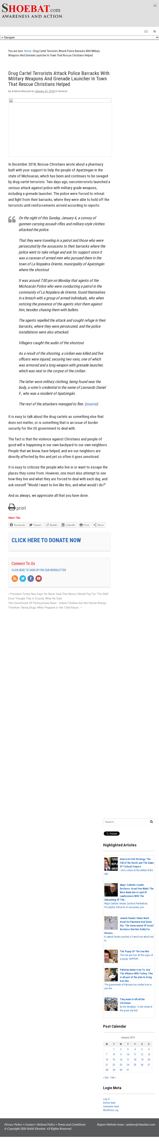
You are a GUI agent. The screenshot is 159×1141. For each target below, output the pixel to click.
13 (149, 1054)
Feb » (113, 1077)
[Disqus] (59, 661)
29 (114, 1070)
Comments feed (111, 1106)
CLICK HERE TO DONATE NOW (46, 540)
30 (121, 1070)
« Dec (106, 1077)
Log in (106, 1099)
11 (135, 1054)
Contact (29, 1124)
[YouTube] (38, 578)
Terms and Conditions (71, 1124)
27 (149, 1064)
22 (114, 1064)
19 (142, 1059)
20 (149, 1059)
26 (142, 1064)
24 (128, 1064)
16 (121, 1059)
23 (121, 1064)
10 (128, 1054)
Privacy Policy (13, 1124)
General (62, 91)
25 (135, 1064)
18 (135, 1059)
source (91, 404)
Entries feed (109, 1102)
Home (27, 51)
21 (107, 1064)
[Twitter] (22, 578)
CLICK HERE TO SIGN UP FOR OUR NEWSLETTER (39, 570)
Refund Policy (46, 1124)
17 (128, 1059)
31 (128, 1070)
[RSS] (15, 578)
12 (142, 1054)
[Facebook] (31, 578)
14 (107, 1059)
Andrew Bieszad (21, 91)
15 (114, 1059)
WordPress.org (110, 1110)
